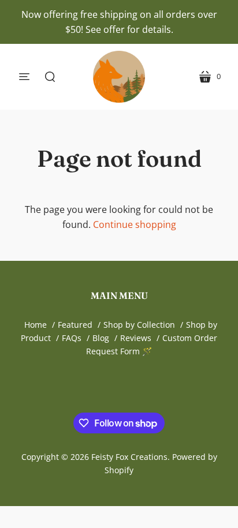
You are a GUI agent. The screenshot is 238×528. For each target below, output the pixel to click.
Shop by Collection (139, 324)
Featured (75, 324)
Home (35, 324)
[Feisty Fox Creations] (119, 77)
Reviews (135, 337)
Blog (100, 337)
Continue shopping (134, 224)
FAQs (71, 337)
